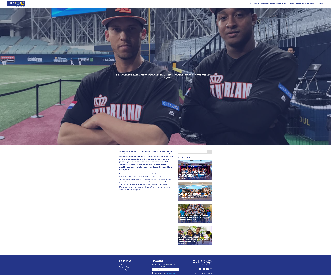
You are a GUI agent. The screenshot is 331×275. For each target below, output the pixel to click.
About (320, 4)
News (292, 4)
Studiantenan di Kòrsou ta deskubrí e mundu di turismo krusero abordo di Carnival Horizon (194, 196)
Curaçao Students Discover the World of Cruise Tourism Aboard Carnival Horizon (192, 174)
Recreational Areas (124, 267)
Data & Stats (254, 4)
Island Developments (305, 4)
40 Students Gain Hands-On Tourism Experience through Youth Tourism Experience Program (193, 218)
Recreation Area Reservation (273, 4)
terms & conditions (171, 273)
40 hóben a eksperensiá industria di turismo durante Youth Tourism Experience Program (193, 239)
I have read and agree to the (165, 273)
